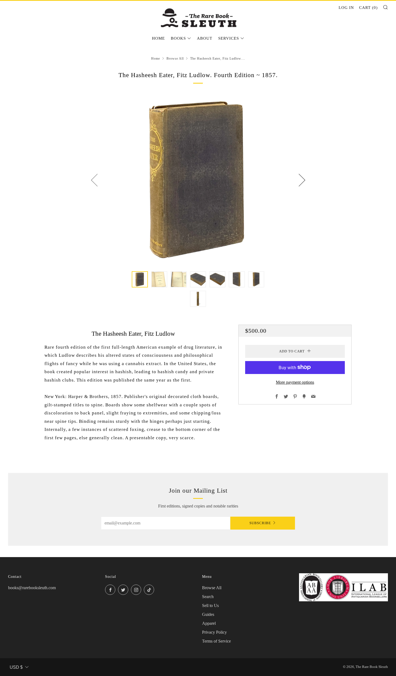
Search (208, 596)
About (204, 38)
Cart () (368, 7)
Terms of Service (216, 641)
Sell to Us (210, 605)
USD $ (16, 667)
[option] (198, 180)
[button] (140, 279)
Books (178, 38)
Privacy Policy (214, 632)
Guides (208, 614)
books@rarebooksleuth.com (32, 587)
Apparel (209, 623)
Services (228, 38)
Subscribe (260, 523)
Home (158, 38)
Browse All (175, 58)
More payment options (295, 382)
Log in (346, 7)
